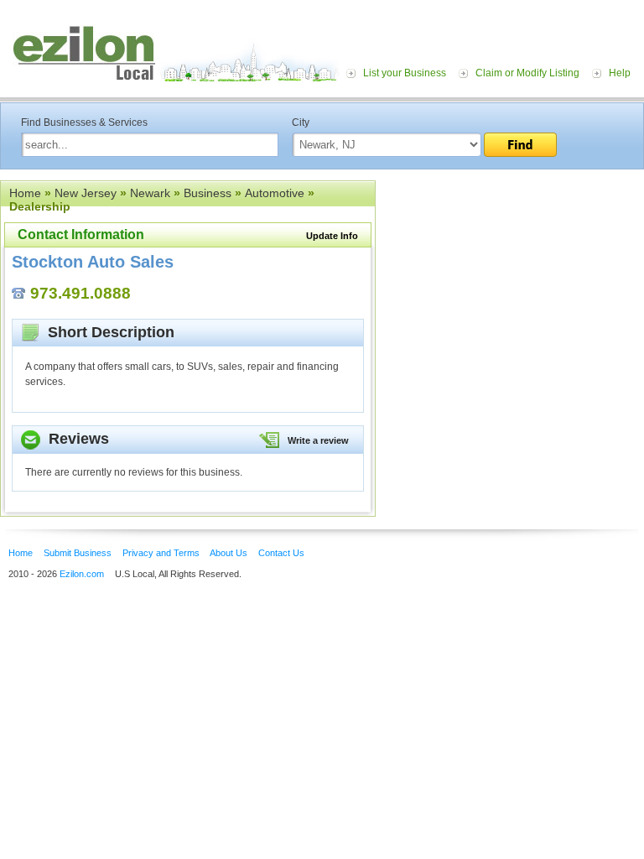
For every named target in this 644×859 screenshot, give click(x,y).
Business (207, 193)
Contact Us (281, 553)
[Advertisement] (510, 283)
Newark (150, 193)
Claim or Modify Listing (527, 73)
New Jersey (86, 193)
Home (25, 193)
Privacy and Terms (161, 553)
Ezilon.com (82, 574)
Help (620, 73)
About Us (228, 553)
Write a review (318, 440)
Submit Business (78, 553)
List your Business (404, 73)
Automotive (274, 193)
